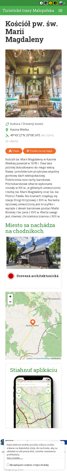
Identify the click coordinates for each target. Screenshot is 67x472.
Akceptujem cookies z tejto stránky (29, 464)
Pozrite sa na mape (40, 151)
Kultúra (15, 124)
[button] (9, 83)
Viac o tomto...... (15, 457)
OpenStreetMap (43, 358)
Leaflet (30, 358)
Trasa (15, 151)
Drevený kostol (33, 124)
